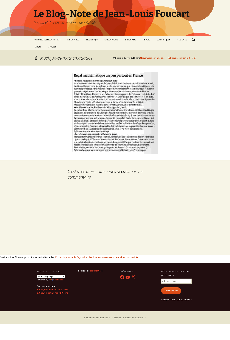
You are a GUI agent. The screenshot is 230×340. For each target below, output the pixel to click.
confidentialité (96, 270)
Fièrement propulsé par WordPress (129, 317)
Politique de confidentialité (97, 317)
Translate (58, 279)
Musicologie (92, 39)
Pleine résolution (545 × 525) (183, 57)
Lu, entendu (73, 39)
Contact (52, 46)
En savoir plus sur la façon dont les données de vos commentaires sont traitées (97, 257)
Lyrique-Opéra (111, 39)
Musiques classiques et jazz (47, 39)
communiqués (163, 39)
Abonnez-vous (171, 290)
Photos (146, 39)
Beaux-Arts (130, 39)
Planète (37, 46)
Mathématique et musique (152, 57)
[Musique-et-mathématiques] (115, 112)
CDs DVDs (182, 39)
